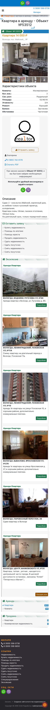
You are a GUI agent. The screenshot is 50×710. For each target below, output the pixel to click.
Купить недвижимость (11, 657)
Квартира (9, 16)
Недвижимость (8, 654)
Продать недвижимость (12, 666)
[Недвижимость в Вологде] (2, 15)
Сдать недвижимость (11, 668)
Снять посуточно (9, 677)
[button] (25, 58)
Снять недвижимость (11, 674)
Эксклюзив (6, 682)
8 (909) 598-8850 (11, 646)
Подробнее (41, 305)
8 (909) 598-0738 (41, 8)
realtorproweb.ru (38, 706)
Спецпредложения (9, 679)
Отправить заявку (26, 150)
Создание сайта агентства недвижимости (29, 702)
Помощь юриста (9, 663)
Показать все (41, 594)
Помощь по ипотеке (10, 660)
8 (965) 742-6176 (15, 160)
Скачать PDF (12, 164)
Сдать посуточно (9, 671)
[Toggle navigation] (2, 10)
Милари (37, 12)
